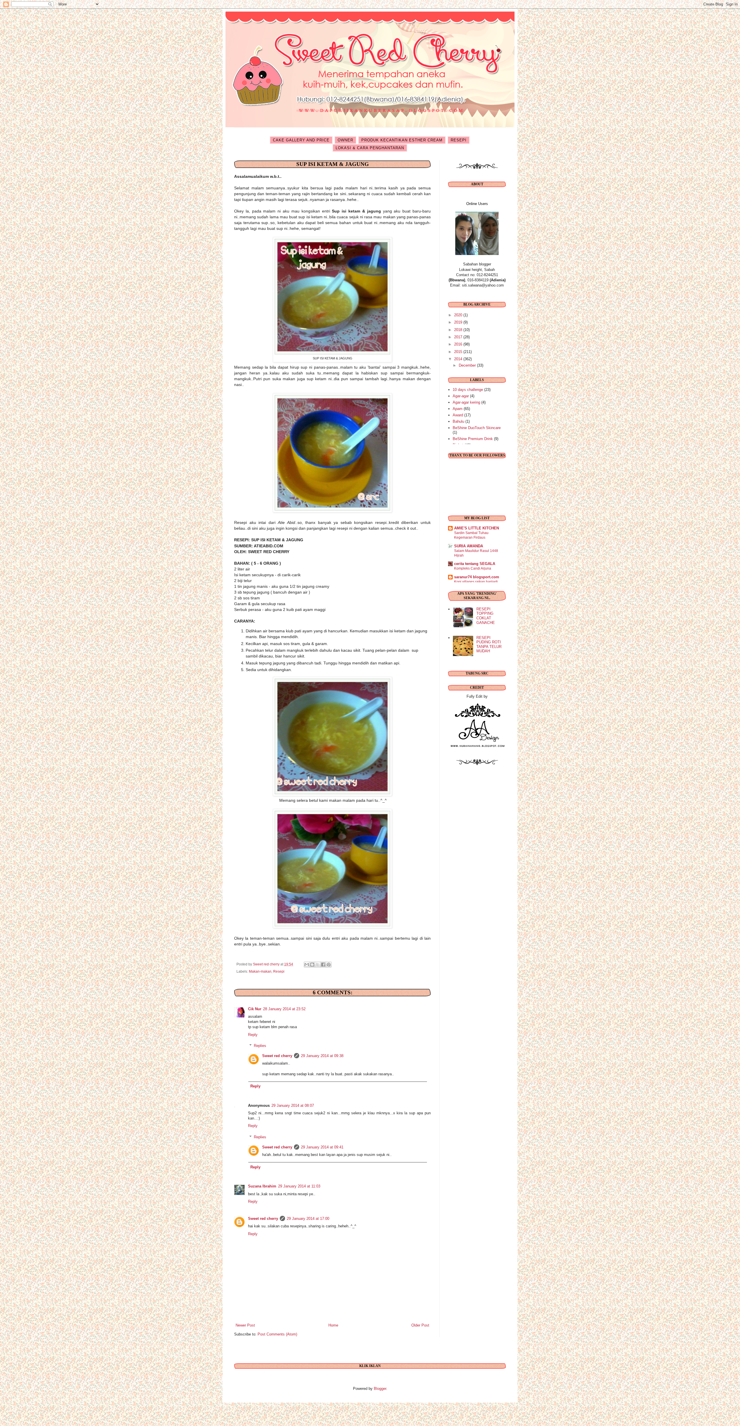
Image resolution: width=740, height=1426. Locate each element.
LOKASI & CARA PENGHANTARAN (370, 148)
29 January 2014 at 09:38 (322, 1056)
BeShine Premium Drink (473, 439)
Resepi (278, 971)
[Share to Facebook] (323, 964)
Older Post (420, 1325)
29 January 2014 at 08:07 (292, 1105)
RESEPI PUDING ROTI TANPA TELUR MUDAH (489, 644)
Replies (260, 1045)
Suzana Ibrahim (262, 1186)
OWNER (345, 140)
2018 (458, 330)
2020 (458, 315)
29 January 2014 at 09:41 (322, 1147)
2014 (458, 359)
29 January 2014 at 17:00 (308, 1218)
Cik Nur (254, 1009)
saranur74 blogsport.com (476, 577)
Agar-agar (461, 396)
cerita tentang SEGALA (474, 563)
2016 (458, 344)
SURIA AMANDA (468, 546)
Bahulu (458, 421)
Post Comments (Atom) (277, 1334)
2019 (458, 322)
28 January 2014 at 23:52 (284, 1009)
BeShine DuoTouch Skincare (477, 428)
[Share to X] (318, 964)
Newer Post (245, 1325)
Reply (253, 1034)
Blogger (380, 1388)
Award (458, 415)
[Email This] (307, 964)
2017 (458, 337)
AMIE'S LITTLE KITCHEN (476, 528)
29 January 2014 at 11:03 (299, 1186)
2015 (458, 352)
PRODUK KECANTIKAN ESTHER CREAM (402, 140)
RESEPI (459, 140)
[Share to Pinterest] (329, 964)
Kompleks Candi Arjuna (472, 568)
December (468, 365)
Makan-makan (260, 971)
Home (333, 1325)
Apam (457, 409)
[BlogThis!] (312, 964)
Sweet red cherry (277, 1056)
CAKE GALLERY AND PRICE (301, 140)
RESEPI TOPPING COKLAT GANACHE (485, 616)
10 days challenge (468, 389)
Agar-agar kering (466, 402)
